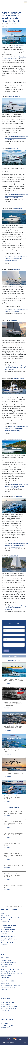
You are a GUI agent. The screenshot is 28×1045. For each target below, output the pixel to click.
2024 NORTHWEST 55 (14, 96)
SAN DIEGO (5, 958)
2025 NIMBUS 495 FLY (17, 208)
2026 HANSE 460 (16, 269)
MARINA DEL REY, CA (8, 981)
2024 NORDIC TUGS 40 (18, 378)
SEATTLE (4, 913)
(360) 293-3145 (5, 944)
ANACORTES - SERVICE (9, 936)
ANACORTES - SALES (8, 925)
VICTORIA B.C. (6, 1023)
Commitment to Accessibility (8, 1042)
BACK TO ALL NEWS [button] (14, 656)
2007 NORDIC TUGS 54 (14, 148)
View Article (7, 683)
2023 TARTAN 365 (13, 556)
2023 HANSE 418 (13, 320)
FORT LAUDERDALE (8, 1002)
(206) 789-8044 (5, 921)
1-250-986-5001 (5, 1027)
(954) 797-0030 (5, 1010)
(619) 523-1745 (5, 966)
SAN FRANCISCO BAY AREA (11, 969)
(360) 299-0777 (5, 933)
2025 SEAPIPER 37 (17, 496)
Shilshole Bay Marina (19, 45)
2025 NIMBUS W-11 (17, 439)
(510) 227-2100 (5, 977)
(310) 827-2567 (5, 989)
